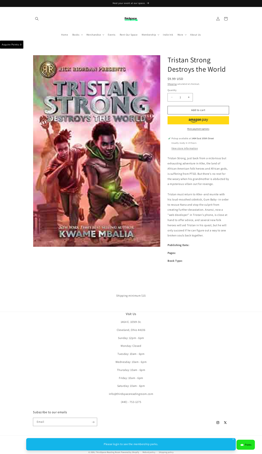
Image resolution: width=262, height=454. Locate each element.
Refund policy (149, 452)
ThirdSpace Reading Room (108, 452)
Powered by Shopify (130, 452)
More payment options (198, 128)
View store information (184, 148)
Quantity (172, 90)
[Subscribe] (93, 422)
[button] (37, 19)
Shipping (172, 84)
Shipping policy (166, 452)
